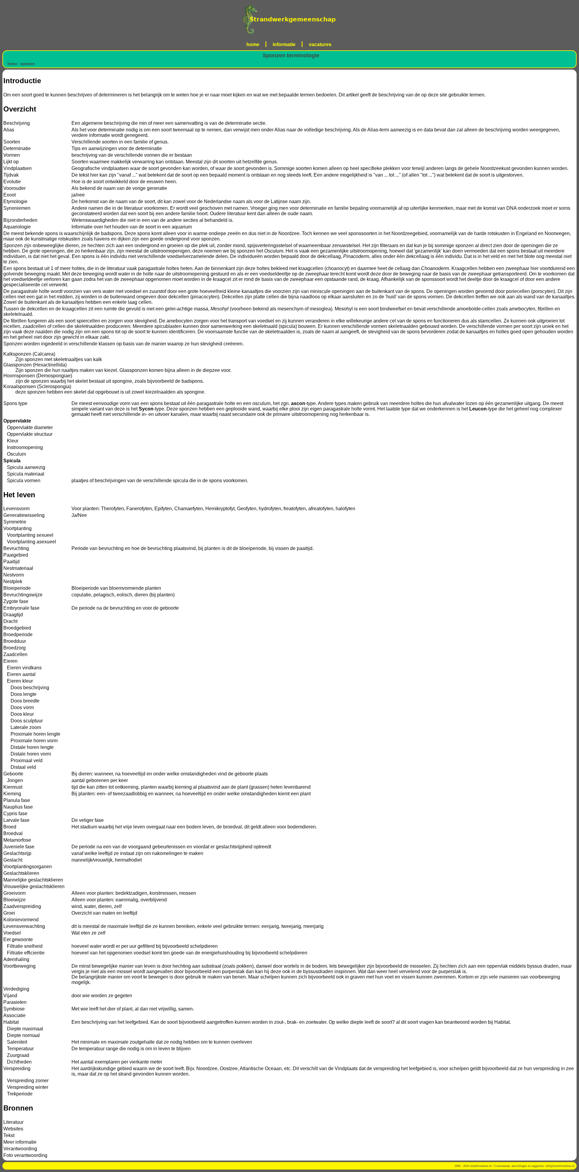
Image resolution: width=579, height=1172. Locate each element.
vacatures (320, 44)
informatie (284, 44)
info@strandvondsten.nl (560, 1165)
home (252, 44)
